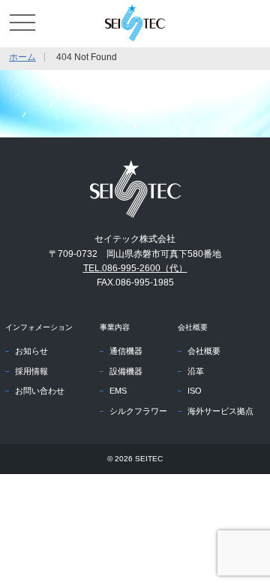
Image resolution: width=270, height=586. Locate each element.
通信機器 (126, 350)
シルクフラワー (138, 410)
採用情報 (31, 371)
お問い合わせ (39, 390)
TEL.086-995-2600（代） (135, 268)
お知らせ (31, 350)
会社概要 (204, 350)
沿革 (196, 371)
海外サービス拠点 (221, 410)
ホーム (22, 57)
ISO (195, 390)
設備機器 (126, 371)
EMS (118, 390)
